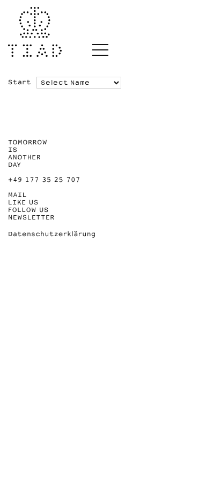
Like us (23, 202)
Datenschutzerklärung (52, 234)
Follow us (28, 210)
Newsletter (31, 217)
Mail (17, 194)
